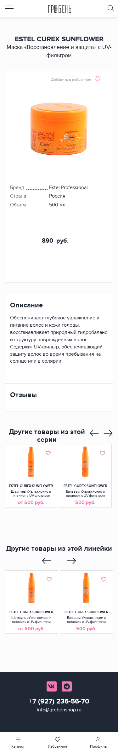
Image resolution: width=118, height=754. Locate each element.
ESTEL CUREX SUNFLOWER (31, 486)
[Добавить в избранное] (48, 453)
